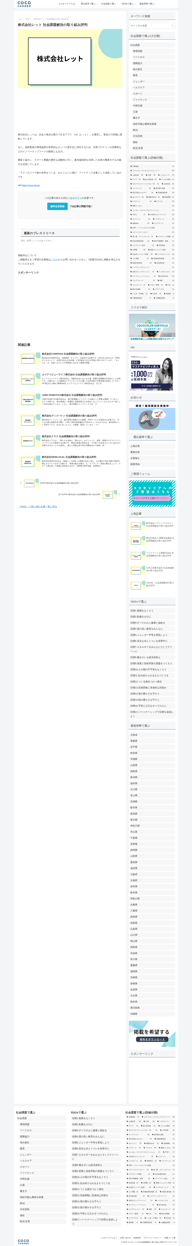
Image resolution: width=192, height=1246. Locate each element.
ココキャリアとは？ (109, 1238)
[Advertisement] (70, 110)
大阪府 (133, 874)
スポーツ (137, 93)
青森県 (133, 741)
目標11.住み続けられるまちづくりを (149, 675)
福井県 (133, 783)
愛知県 (133, 862)
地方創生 (137, 69)
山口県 (133, 935)
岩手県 (133, 747)
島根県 (133, 916)
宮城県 (133, 759)
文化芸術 (137, 136)
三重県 (133, 910)
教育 (135, 75)
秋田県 (133, 753)
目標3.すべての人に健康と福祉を (147, 622)
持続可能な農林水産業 (144, 124)
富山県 (133, 795)
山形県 (133, 765)
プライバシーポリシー (153, 1238)
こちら (54, 259)
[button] (172, 25)
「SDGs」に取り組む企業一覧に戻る (37, 506)
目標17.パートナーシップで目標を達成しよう (152, 714)
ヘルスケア (139, 87)
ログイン (77, 198)
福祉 (135, 142)
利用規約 (137, 1238)
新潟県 (133, 777)
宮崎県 (133, 977)
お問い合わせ (125, 1238)
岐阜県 (133, 892)
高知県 (133, 953)
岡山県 (133, 941)
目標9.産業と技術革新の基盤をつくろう (151, 663)
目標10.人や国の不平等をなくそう (148, 669)
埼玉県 (133, 832)
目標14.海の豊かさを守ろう (144, 693)
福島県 (133, 771)
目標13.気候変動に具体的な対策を (148, 687)
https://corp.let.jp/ (31, 185)
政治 (135, 130)
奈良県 (133, 886)
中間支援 (137, 105)
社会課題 (135, 45)
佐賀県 (133, 989)
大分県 (133, 995)
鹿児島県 (135, 1007)
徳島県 (133, 947)
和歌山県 (135, 898)
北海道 (133, 735)
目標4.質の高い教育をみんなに (146, 629)
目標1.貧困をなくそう (141, 610)
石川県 (133, 789)
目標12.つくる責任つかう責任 (146, 681)
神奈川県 (135, 825)
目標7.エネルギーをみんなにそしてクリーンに (151, 649)
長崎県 (133, 983)
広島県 (133, 929)
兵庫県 (133, 904)
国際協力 (137, 63)
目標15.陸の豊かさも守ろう (144, 700)
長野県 (133, 844)
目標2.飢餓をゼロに (140, 616)
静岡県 (133, 850)
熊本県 (133, 1001)
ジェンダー (139, 81)
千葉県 (133, 838)
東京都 (133, 819)
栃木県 (133, 807)
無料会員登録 (57, 206)
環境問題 (137, 51)
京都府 (133, 880)
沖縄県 (133, 1014)
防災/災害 (138, 148)
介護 (135, 111)
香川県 (133, 959)
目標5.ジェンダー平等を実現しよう (149, 635)
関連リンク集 (170, 1238)
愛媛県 (133, 965)
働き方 (136, 118)
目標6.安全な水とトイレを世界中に (149, 641)
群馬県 (133, 813)
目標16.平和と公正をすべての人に (148, 706)
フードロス (139, 57)
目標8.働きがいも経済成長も (145, 657)
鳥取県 (133, 923)
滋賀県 (133, 868)
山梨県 (133, 856)
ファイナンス (140, 99)
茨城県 (133, 801)
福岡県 (133, 971)
